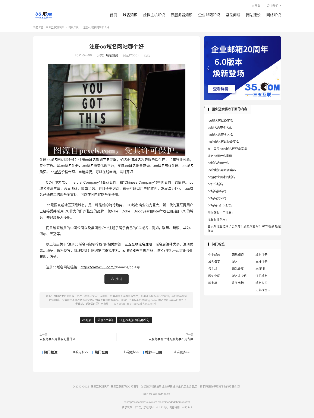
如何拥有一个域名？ (221, 212)
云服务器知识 (181, 15)
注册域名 (261, 276)
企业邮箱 (214, 254)
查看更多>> (80, 352)
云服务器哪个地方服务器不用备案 (170, 339)
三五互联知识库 (43, 15)
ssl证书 (260, 268)
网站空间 (214, 276)
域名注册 (145, 244)
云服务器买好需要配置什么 (57, 339)
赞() (116, 279)
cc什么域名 (215, 184)
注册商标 (238, 283)
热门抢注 (50, 352)
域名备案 (214, 261)
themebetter (182, 401)
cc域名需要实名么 (220, 127)
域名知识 (130, 15)
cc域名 (87, 320)
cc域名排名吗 (217, 191)
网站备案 (238, 268)
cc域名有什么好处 (220, 205)
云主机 (212, 268)
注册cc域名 (105, 320)
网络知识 (273, 15)
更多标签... (262, 290)
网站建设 (253, 15)
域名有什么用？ (218, 219)
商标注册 (261, 261)
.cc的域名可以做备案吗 (223, 141)
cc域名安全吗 (217, 198)
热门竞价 (101, 352)
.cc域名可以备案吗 (220, 120)
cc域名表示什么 (218, 163)
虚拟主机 (112, 250)
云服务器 (129, 250)
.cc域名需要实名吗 (220, 134)
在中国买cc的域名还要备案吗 (227, 149)
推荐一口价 (153, 352)
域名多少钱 (239, 276)
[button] (276, 68)
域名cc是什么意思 (220, 156)
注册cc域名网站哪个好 (116, 46)
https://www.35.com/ (98, 267)
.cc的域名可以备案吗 (222, 170)
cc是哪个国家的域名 (221, 177)
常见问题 (233, 15)
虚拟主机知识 (154, 15)
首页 (113, 15)
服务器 (212, 283)
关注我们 (272, 5)
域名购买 (261, 283)
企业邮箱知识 (209, 15)
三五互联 (255, 5)
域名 (53, 160)
